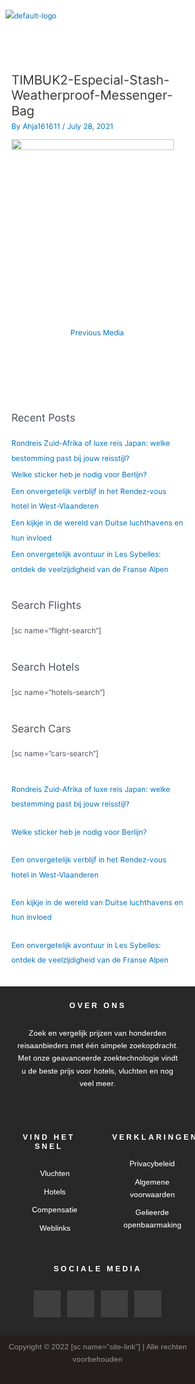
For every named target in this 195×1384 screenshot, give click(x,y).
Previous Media (97, 332)
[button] (181, 15)
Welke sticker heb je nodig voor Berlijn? (79, 474)
